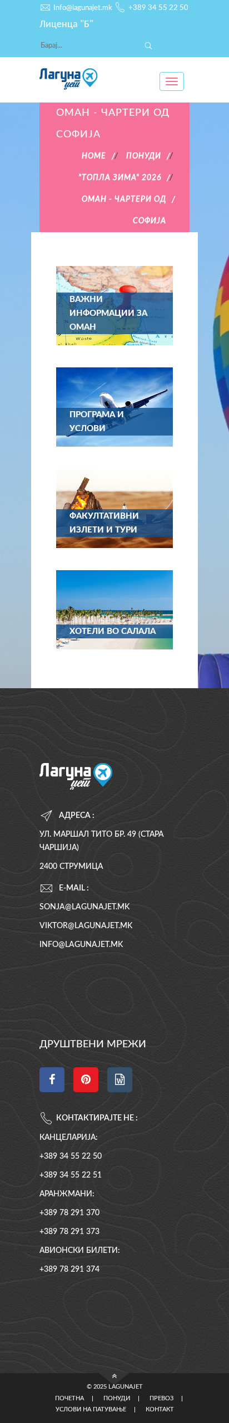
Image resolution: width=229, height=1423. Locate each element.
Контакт (160, 1409)
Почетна (69, 1398)
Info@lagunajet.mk (82, 8)
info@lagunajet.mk (81, 945)
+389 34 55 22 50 (158, 8)
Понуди (116, 1398)
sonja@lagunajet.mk (84, 907)
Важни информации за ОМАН (108, 313)
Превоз (161, 1398)
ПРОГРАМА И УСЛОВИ (96, 422)
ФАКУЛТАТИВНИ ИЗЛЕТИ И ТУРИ (104, 523)
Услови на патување (91, 1409)
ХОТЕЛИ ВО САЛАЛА (112, 631)
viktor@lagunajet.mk (85, 926)
